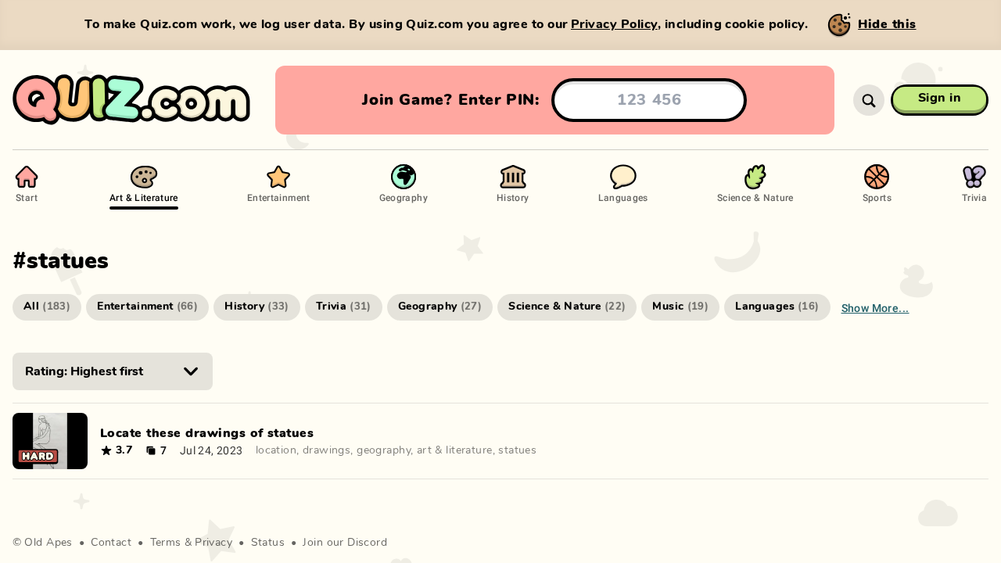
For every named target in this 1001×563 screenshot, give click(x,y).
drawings (326, 450)
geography (384, 450)
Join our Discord (345, 542)
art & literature (455, 450)
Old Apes (48, 542)
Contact (111, 542)
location (276, 450)
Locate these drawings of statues (207, 433)
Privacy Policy (614, 24)
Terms (165, 542)
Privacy (213, 542)
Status (268, 542)
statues (517, 450)
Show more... (875, 307)
